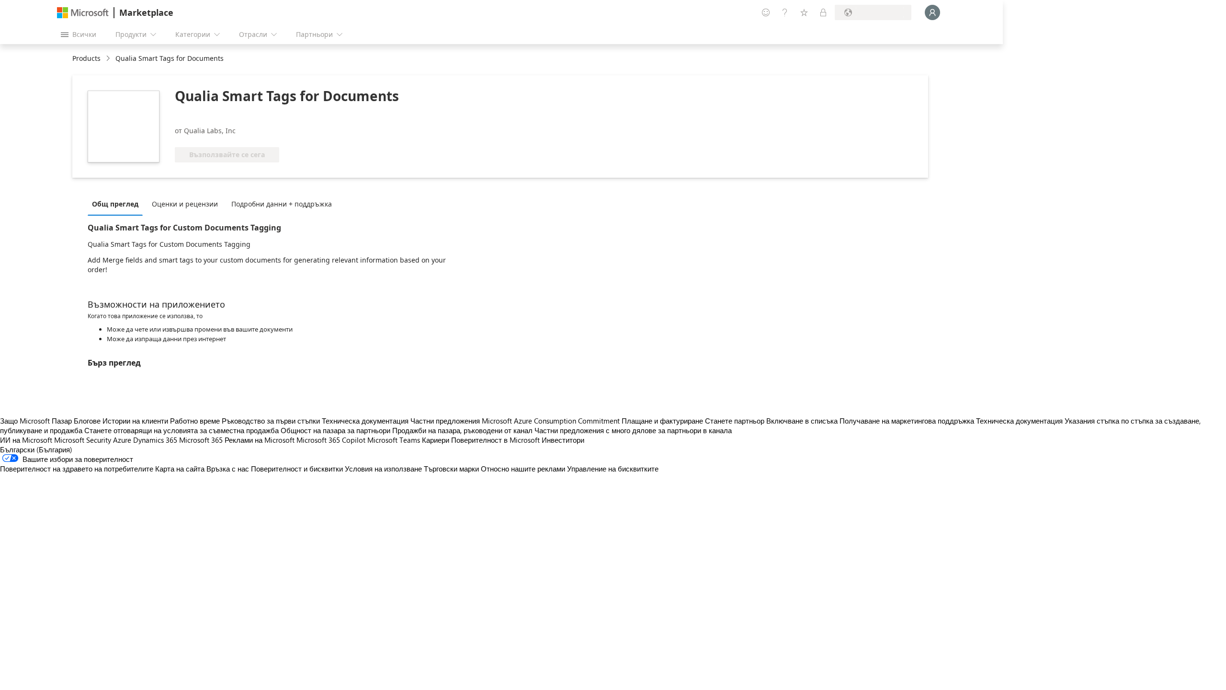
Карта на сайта (179, 468)
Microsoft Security (82, 440)
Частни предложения (445, 421)
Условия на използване (383, 468)
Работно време (195, 421)
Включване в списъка (802, 421)
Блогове (87, 421)
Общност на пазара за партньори (335, 430)
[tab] (118, 203)
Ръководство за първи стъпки (271, 421)
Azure (122, 440)
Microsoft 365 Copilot (330, 440)
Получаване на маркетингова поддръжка (907, 421)
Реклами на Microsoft (260, 440)
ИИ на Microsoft (26, 440)
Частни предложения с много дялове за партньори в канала (633, 430)
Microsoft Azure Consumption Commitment (552, 421)
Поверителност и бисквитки (297, 468)
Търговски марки (451, 468)
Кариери (435, 440)
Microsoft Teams (393, 440)
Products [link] (86, 58)
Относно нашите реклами (523, 468)
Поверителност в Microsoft (495, 440)
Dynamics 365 (155, 440)
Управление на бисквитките (612, 468)
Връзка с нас (227, 468)
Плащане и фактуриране (662, 421)
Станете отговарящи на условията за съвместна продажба (181, 430)
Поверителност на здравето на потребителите (76, 468)
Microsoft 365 (201, 440)
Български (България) (36, 449)
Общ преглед (115, 203)
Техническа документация (365, 421)
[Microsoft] (83, 12)
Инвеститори (563, 440)
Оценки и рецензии (185, 203)
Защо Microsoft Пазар (36, 421)
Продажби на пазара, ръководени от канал (462, 430)
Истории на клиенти (135, 421)
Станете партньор (734, 421)
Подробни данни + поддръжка (281, 203)
